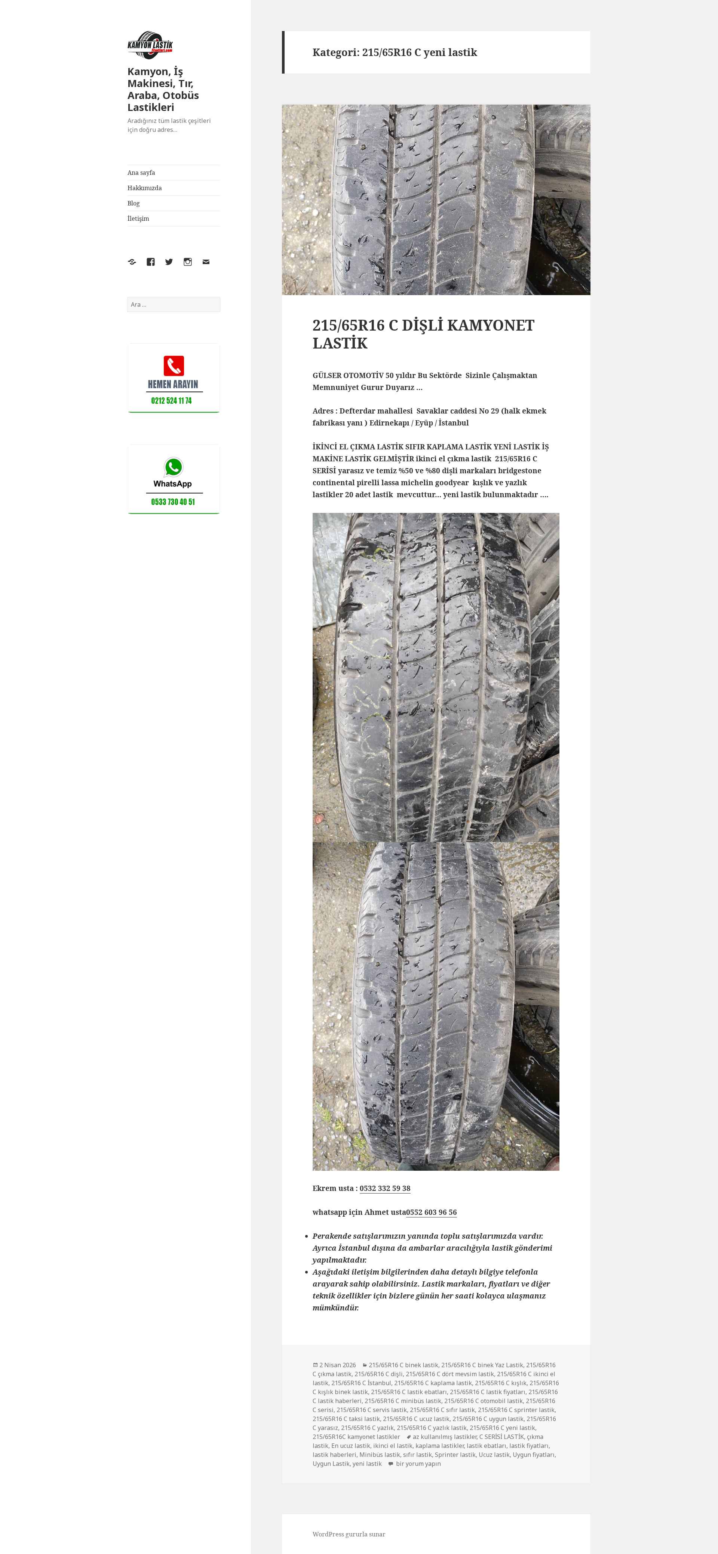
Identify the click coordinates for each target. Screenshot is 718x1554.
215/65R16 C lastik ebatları (409, 1392)
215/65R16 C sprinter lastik (516, 1410)
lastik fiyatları (529, 1446)
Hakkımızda (145, 188)
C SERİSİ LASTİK (501, 1437)
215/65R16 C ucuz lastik (416, 1419)
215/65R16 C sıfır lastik (442, 1410)
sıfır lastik (417, 1455)
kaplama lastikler (439, 1446)
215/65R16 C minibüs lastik (403, 1401)
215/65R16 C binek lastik (403, 1365)
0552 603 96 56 (431, 1212)
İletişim (138, 218)
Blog (134, 203)
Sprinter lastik (455, 1455)
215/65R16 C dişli (379, 1374)
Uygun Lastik (331, 1463)
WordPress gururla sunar (349, 1534)
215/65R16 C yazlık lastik (432, 1428)
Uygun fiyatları (534, 1455)
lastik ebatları (486, 1446)
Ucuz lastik (494, 1455)
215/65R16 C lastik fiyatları (487, 1392)
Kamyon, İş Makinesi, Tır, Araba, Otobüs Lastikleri (163, 89)
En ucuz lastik (350, 1446)
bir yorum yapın (418, 1463)
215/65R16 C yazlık (367, 1428)
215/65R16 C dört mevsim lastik (450, 1374)
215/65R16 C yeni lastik (502, 1428)
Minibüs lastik (379, 1455)
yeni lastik (367, 1463)
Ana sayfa (141, 172)
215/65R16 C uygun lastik (488, 1419)
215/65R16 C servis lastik (372, 1410)
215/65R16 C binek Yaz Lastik (482, 1365)
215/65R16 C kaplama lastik (433, 1383)
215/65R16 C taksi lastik (346, 1419)
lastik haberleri (334, 1455)
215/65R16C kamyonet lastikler (356, 1437)
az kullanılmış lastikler (444, 1437)
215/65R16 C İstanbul (361, 1383)
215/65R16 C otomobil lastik (483, 1401)
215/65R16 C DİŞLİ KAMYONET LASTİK (423, 334)
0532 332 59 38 (385, 1188)
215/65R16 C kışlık (501, 1383)
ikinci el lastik (392, 1446)
